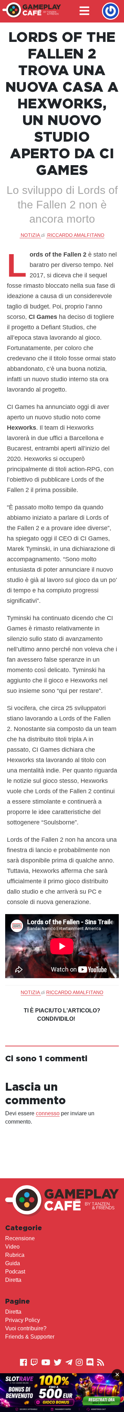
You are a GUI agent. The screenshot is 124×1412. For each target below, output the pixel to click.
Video (12, 1247)
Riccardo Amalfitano (75, 235)
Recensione (20, 1238)
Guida (12, 1263)
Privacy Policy (22, 1320)
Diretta (13, 1280)
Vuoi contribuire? (25, 1328)
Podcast (15, 1272)
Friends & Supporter (29, 1337)
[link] (62, 1392)
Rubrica (14, 1255)
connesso (48, 1113)
